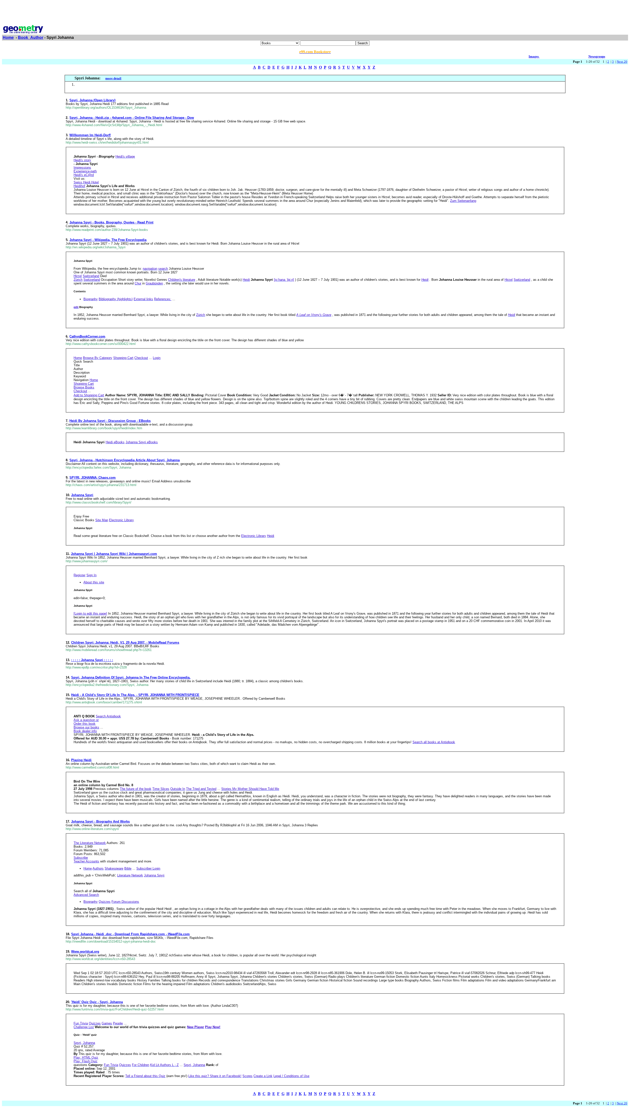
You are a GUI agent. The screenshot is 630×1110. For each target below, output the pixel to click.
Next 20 (622, 61)
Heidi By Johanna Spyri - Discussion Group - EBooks (110, 421)
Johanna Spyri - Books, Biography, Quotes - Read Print (111, 222)
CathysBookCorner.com (87, 336)
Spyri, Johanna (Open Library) (92, 100)
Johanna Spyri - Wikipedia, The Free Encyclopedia (107, 240)
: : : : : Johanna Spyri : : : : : (92, 660)
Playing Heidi (81, 760)
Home (8, 37)
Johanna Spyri (82, 495)
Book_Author (30, 37)
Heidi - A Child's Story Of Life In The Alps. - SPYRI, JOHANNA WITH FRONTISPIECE (135, 695)
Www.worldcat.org (85, 951)
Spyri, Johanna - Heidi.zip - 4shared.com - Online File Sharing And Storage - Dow (131, 117)
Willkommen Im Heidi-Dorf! (90, 135)
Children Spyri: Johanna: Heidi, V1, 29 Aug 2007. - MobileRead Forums (125, 642)
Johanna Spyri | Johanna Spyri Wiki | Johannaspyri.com (114, 554)
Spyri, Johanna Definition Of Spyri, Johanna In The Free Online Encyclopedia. (130, 677)
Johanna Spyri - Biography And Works (100, 821)
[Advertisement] (315, 13)
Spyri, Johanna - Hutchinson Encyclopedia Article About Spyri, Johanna (124, 460)
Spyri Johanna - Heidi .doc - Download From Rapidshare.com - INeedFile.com (130, 934)
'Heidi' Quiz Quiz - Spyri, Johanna (97, 1002)
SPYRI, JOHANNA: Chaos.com (92, 477)
